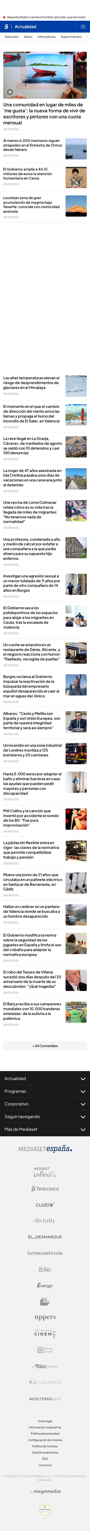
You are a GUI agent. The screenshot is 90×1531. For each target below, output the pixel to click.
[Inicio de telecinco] (6, 26)
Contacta (45, 1465)
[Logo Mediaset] (45, 1151)
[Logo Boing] (45, 1269)
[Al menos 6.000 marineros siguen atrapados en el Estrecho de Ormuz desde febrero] (76, 148)
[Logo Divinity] (45, 1221)
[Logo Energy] (45, 1285)
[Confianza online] (45, 1513)
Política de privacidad (45, 1433)
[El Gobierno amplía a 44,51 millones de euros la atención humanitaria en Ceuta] (76, 177)
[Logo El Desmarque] (45, 1237)
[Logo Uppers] (45, 1318)
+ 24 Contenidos (45, 1046)
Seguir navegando (22, 1116)
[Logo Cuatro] (45, 1205)
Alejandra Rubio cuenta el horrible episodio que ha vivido (46, 17)
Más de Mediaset (21, 1129)
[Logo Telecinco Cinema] (45, 1334)
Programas (15, 1091)
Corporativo (17, 1103)
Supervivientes (71, 36)
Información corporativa (45, 1427)
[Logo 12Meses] (45, 1350)
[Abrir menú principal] (83, 26)
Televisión (12, 36)
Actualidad (25, 26)
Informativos (47, 36)
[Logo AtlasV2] (45, 1366)
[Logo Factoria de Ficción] (45, 1253)
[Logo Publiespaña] (45, 1382)
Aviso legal (45, 1421)
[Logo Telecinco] (45, 1188)
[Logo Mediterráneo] (45, 1398)
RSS (45, 1458)
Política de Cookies (45, 1446)
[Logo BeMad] (45, 1301)
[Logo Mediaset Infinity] (45, 1172)
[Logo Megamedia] (47, 1491)
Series (28, 36)
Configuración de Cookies (45, 1440)
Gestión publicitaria (45, 1452)
